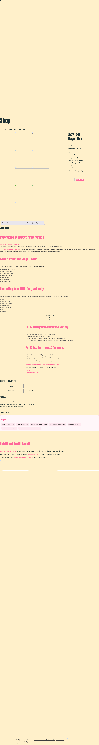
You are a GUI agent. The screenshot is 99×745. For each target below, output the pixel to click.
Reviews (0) (30, 223)
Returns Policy (60, 740)
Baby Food (7, 129)
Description (5, 223)
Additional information (18, 223)
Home (2, 129)
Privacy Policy (51, 740)
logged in (10, 407)
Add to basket (80, 179)
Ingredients (39, 223)
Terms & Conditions (40, 740)
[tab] (6, 223)
